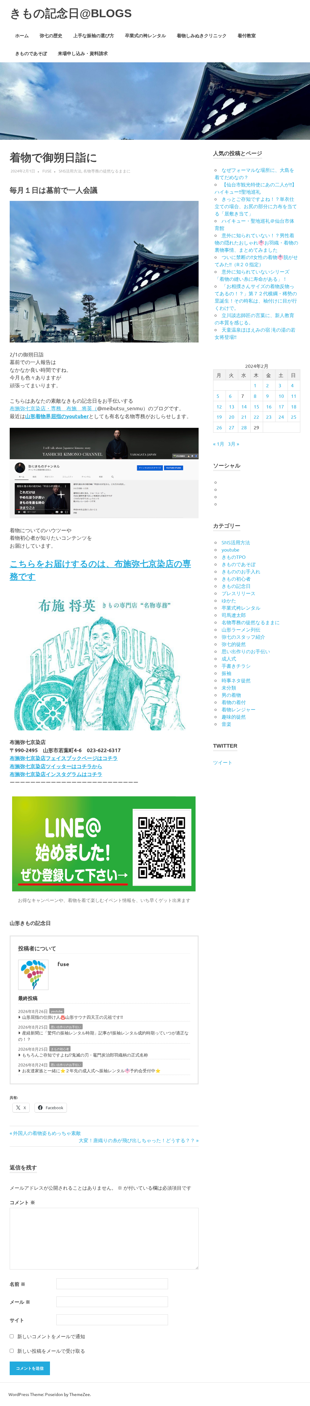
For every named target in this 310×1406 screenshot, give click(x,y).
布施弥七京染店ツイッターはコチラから (56, 766)
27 (231, 427)
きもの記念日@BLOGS (71, 13)
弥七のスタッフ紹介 (243, 637)
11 (293, 396)
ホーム (22, 35)
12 (219, 406)
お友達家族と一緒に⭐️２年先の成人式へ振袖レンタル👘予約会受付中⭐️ (91, 1070)
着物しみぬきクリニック (202, 35)
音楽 (226, 724)
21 (244, 417)
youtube (57, 1011)
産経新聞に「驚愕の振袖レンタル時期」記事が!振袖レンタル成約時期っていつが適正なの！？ (103, 1036)
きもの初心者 (60, 1049)
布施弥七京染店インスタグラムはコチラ (56, 774)
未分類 (229, 687)
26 (219, 427)
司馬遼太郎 (234, 615)
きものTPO (234, 557)
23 (269, 417)
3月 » (233, 444)
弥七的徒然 (234, 644)
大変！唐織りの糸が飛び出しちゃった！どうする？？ (137, 1140)
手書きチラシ (236, 666)
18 (293, 406)
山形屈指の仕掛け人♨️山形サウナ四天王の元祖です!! (72, 1017)
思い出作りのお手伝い (66, 1026)
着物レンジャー (239, 709)
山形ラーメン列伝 (241, 629)
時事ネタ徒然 (236, 680)
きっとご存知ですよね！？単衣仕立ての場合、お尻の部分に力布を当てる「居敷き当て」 (256, 206)
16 (269, 406)
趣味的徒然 (234, 716)
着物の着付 (234, 702)
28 (244, 427)
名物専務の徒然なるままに (106, 170)
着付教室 (247, 35)
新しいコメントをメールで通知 (51, 1336)
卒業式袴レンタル (241, 608)
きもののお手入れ (241, 571)
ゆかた (229, 600)
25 (293, 417)
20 (231, 417)
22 (256, 417)
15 (256, 406)
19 (219, 417)
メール (20, 1302)
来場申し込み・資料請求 (83, 53)
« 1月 (218, 444)
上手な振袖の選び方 (93, 35)
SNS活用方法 (70, 170)
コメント (22, 1202)
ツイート (222, 762)
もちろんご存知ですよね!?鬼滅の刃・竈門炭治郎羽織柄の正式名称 (85, 1054)
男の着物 (231, 695)
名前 (17, 1284)
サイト (17, 1320)
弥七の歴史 (51, 35)
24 (281, 417)
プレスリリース (239, 593)
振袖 (226, 673)
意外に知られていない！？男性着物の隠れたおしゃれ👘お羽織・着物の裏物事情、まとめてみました (256, 242)
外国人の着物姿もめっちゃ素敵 (47, 1133)
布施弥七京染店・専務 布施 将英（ (53, 408)
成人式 (229, 658)
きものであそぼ (31, 53)
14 (244, 406)
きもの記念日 (236, 586)
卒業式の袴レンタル (145, 35)
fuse (46, 170)
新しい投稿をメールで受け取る (51, 1351)
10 (281, 396)
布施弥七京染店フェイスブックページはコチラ (64, 758)
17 (281, 406)
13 (231, 406)
